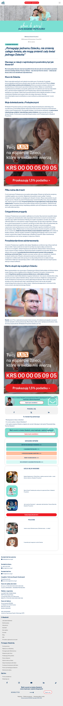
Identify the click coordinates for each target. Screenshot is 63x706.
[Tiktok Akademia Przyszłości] (55, 682)
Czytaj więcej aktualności (31, 514)
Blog (3, 634)
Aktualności (5, 625)
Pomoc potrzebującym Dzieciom (9, 667)
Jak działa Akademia (7, 620)
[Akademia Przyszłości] (3, 3)
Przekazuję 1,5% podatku (8, 655)
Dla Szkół (4, 627)
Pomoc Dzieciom (6, 658)
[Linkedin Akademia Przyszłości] (43, 682)
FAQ (3, 637)
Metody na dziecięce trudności (31, 444)
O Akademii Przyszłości (12, 44)
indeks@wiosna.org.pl (7, 559)
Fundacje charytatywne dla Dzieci (10, 665)
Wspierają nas (5, 679)
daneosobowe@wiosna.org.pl (9, 580)
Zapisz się (47, 692)
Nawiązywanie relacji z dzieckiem (15, 420)
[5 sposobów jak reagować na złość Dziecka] (12, 542)
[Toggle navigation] (59, 2)
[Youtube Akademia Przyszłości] (31, 682)
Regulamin (20, 696)
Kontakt (4, 632)
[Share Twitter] (31, 412)
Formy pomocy (5, 646)
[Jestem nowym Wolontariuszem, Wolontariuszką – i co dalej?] (12, 528)
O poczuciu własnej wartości (31, 453)
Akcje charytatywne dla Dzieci (9, 662)
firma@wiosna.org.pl (7, 573)
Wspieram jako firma (7, 653)
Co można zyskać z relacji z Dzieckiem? (16, 422)
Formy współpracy (6, 676)
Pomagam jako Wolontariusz (9, 651)
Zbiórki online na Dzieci (7, 660)
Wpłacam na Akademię (7, 648)
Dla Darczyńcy (5, 623)
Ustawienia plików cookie (38, 696)
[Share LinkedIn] (48, 412)
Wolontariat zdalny (6, 670)
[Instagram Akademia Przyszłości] (19, 682)
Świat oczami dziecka (31, 457)
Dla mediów (5, 630)
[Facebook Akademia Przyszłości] (7, 682)
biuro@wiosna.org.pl (7, 568)
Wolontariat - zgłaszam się (31, 2)
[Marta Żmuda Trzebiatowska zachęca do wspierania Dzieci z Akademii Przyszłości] (12, 491)
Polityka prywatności (27, 696)
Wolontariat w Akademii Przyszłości (31, 462)
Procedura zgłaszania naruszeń (9, 639)
